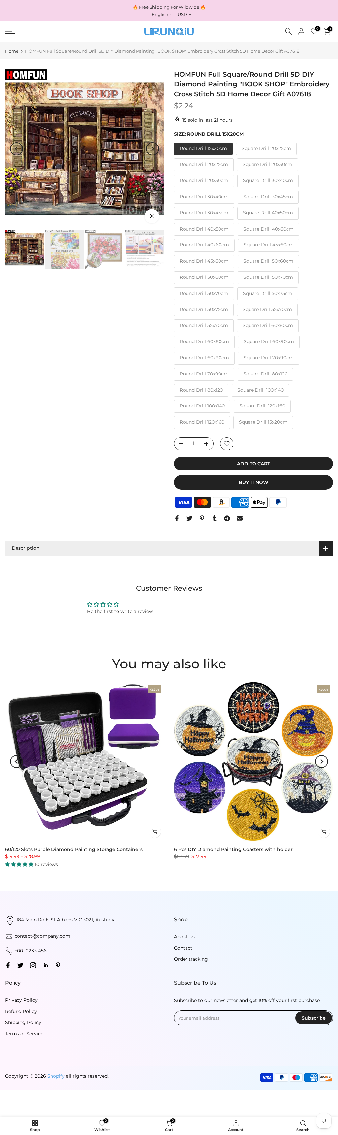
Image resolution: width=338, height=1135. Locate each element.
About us (184, 937)
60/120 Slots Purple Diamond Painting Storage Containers (74, 849)
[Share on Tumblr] (215, 518)
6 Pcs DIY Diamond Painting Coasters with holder (233, 849)
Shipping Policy (23, 1022)
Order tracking (191, 959)
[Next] (152, 148)
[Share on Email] (240, 518)
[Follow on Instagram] (33, 965)
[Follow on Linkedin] (46, 965)
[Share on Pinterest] (202, 518)
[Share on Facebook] (177, 518)
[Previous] (16, 148)
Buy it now (253, 482)
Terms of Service (24, 1034)
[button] (20, 864)
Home (11, 51)
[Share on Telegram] (227, 518)
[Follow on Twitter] (20, 965)
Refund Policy (21, 1011)
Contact (183, 948)
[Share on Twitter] (189, 518)
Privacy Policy (21, 1000)
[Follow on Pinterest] (58, 965)
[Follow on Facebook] (8, 965)
